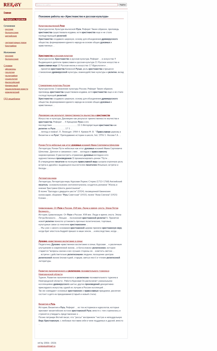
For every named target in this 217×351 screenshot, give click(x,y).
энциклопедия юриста (16, 89)
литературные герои (15, 43)
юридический (12, 92)
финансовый (11, 86)
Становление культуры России (54, 85)
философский (12, 82)
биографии (11, 46)
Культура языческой (52, 26)
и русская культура (56, 56)
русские (9, 29)
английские (11, 36)
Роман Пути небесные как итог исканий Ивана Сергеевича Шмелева (79, 145)
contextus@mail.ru (46, 346)
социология (11, 79)
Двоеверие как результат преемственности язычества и (74, 115)
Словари (8, 66)
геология (9, 72)
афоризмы (10, 69)
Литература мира (47, 178)
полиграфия (11, 76)
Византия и (47, 304)
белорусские (11, 33)
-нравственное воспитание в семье (61, 241)
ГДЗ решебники (12, 99)
